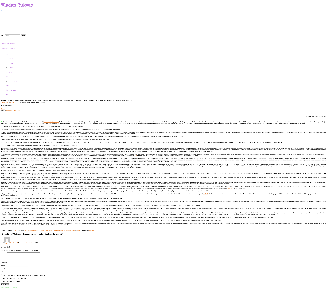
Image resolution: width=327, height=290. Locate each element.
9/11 (26, 230)
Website (3, 272)
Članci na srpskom (11, 90)
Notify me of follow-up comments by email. (14, 278)
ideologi (42, 230)
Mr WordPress (14, 242)
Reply (6, 243)
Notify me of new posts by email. (12, 281)
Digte (10, 72)
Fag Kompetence (13, 81)
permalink (91, 230)
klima (46, 230)
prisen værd (230, 188)
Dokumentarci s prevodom (13, 95)
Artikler (11, 63)
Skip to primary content (8, 43)
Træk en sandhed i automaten (51, 122)
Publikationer (9, 58)
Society (12, 102)
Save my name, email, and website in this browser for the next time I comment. (24, 275)
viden (73, 230)
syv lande (205, 194)
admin (20, 110)
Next (3, 109)
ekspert (37, 230)
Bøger (10, 67)
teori (135, 155)
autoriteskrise (31, 230)
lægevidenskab (53, 230)
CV (7, 76)
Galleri (7, 85)
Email (3, 269)
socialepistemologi (66, 230)
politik (59, 230)
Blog (7, 54)
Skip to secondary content (9, 48)
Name (3, 265)
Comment (4, 262)
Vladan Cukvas (17, 5)
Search (2, 35)
